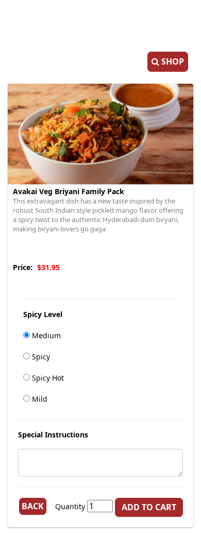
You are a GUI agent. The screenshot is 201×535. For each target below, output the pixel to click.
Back (33, 506)
